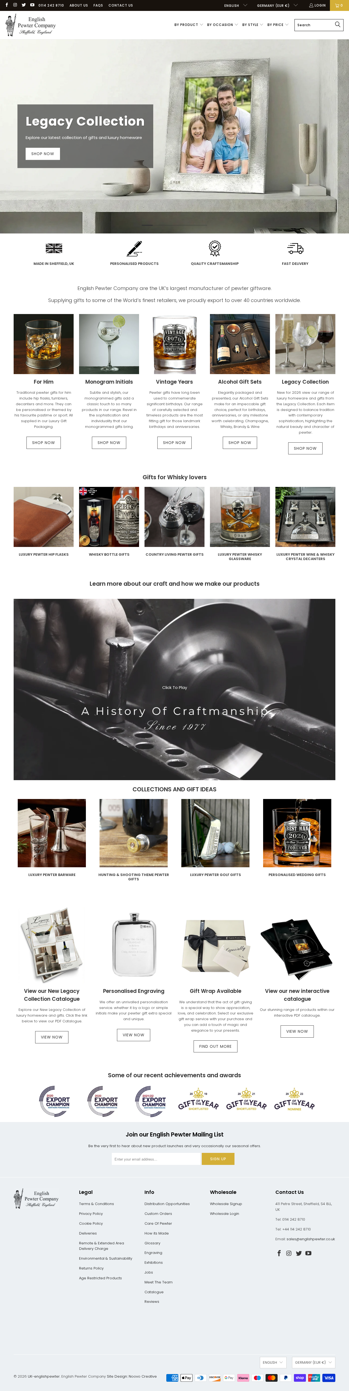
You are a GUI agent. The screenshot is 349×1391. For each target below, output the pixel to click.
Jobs (149, 1272)
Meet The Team (159, 1282)
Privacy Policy (91, 1213)
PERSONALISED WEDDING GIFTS (297, 841)
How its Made (157, 1233)
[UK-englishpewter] (30, 25)
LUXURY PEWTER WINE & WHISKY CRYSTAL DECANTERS (305, 524)
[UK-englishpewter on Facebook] (6, 5)
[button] (189, 25)
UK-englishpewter (44, 1376)
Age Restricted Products (100, 1278)
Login (320, 5)
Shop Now (174, 442)
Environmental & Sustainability (105, 1258)
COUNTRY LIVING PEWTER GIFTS (174, 524)
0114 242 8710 (51, 5)
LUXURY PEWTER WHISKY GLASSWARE (240, 524)
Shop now (42, 153)
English (232, 5)
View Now (134, 1035)
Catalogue (154, 1292)
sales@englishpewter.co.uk (311, 1239)
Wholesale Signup (226, 1203)
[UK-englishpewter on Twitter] (23, 5)
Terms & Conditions (96, 1203)
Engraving (153, 1252)
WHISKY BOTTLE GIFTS (109, 524)
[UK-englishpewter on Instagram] (15, 5)
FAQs (98, 5)
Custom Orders (158, 1213)
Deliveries (88, 1233)
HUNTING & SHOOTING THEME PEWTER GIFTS (133, 841)
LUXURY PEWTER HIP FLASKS (44, 524)
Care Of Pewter (158, 1223)
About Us (79, 5)
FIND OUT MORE (215, 1046)
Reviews (152, 1301)
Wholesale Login (224, 1213)
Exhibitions (154, 1262)
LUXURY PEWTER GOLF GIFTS (215, 841)
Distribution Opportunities (167, 1203)
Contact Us (121, 5)
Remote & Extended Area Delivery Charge (101, 1246)
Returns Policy (91, 1268)
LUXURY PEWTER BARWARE (52, 841)
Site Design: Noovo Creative (132, 1376)
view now (52, 1037)
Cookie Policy (91, 1223)
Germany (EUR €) (274, 5)
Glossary (152, 1243)
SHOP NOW (43, 442)
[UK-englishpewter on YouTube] (32, 5)
